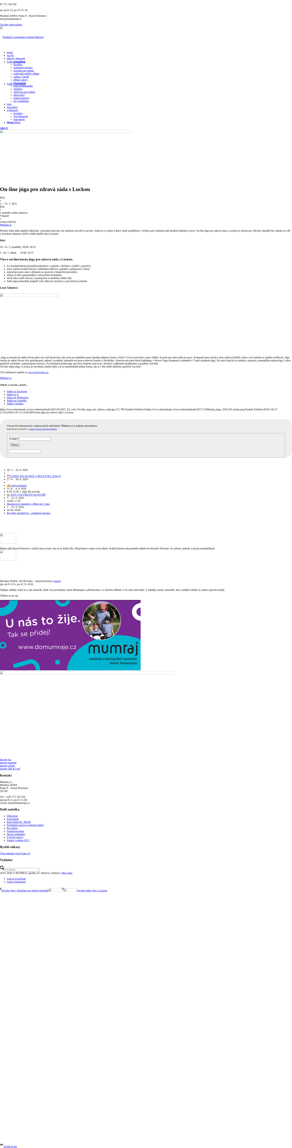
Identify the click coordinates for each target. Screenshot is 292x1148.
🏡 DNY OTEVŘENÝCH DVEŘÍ (26, 494)
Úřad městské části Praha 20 (15, 853)
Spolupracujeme (15, 831)
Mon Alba (67, 873)
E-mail (14, 438)
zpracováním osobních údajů (43, 429)
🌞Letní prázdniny (17, 485)
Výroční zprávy (15, 837)
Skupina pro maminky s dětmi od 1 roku (28, 504)
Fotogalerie (13, 819)
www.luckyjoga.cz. (38, 372)
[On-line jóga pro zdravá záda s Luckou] (66, 132)
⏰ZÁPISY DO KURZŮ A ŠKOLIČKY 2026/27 (34, 476)
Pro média (12, 828)
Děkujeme (12, 816)
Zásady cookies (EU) (18, 840)
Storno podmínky (16, 834)
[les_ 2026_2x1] (87, 673)
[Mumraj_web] (70, 669)
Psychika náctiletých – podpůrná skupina (28, 513)
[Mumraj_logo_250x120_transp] (22, 37)
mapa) (57, 581)
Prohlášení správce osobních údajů (25, 825)
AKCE (4, 128)
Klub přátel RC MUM (19, 822)
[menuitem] (149, 52)
